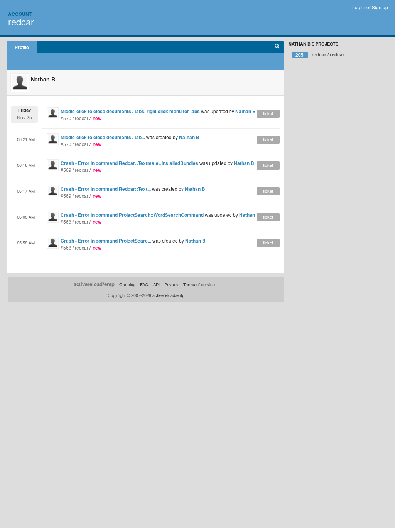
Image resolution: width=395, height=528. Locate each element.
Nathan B (245, 111)
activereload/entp (94, 284)
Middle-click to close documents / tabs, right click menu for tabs (130, 111)
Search (277, 47)
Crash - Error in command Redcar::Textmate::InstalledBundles (129, 163)
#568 (66, 221)
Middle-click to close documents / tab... (103, 137)
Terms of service (199, 284)
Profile (22, 47)
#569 (66, 169)
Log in (358, 7)
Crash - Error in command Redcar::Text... (106, 188)
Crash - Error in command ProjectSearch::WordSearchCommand (132, 214)
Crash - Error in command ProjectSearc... (106, 240)
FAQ (144, 284)
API (156, 284)
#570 (66, 118)
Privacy (171, 284)
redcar (21, 21)
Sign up (380, 7)
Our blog (127, 284)
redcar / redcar (319, 54)
